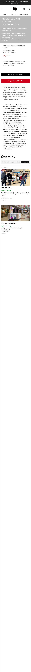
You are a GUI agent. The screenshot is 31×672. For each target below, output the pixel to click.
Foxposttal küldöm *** (15, 81)
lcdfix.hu (3, 200)
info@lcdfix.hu (5, 231)
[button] (2, 9)
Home (4, 14)
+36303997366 (5, 229)
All (8, 14)
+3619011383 (4, 197)
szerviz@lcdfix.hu (6, 198)
